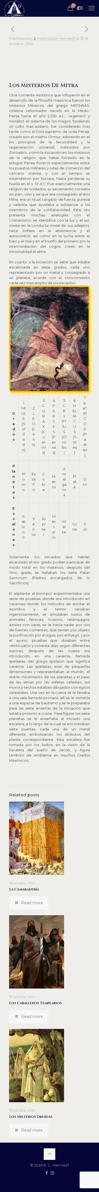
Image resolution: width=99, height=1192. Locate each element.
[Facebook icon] (47, 1173)
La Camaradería (24, 889)
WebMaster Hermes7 (56, 38)
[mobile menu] (91, 8)
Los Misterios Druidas (31, 1116)
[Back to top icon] (49, 1154)
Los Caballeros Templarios (35, 1003)
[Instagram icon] (52, 1173)
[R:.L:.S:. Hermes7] (14, 8)
